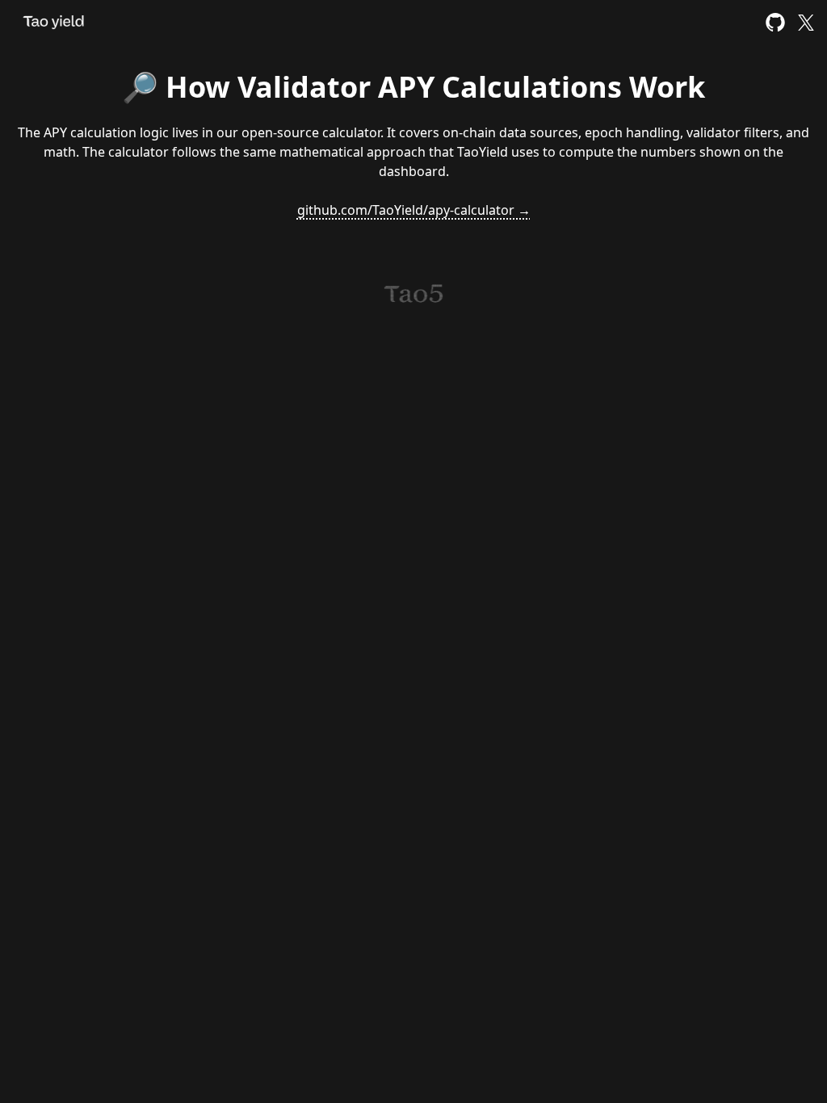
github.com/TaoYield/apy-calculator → (414, 210)
